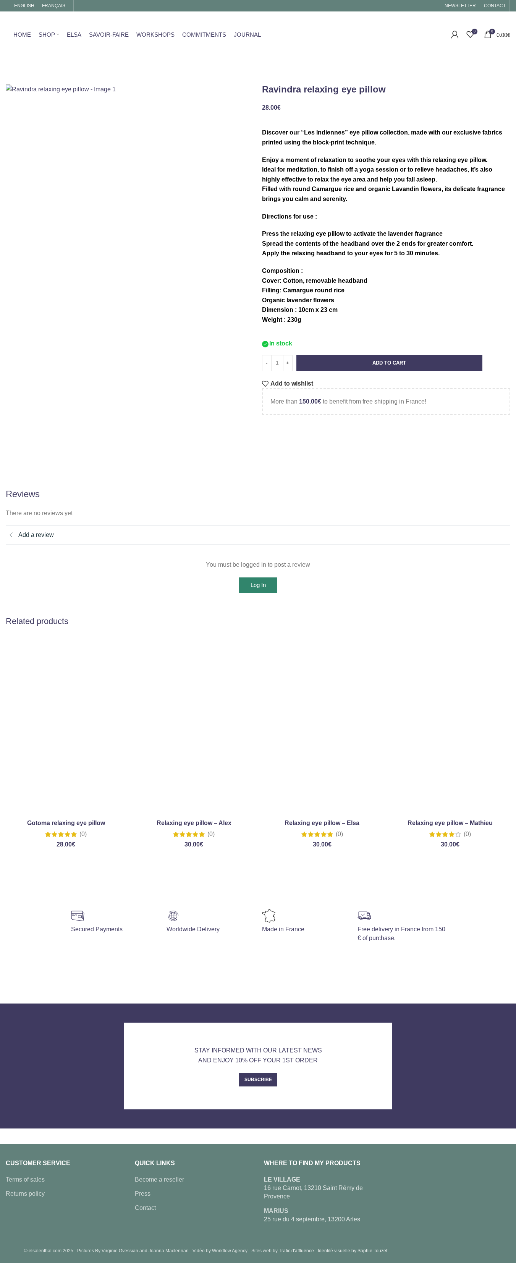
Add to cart (389, 363)
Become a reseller (159, 1179)
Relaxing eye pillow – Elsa (322, 823)
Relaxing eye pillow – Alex (194, 823)
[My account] (455, 34)
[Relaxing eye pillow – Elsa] (322, 725)
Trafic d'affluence (296, 1251)
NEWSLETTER (460, 5)
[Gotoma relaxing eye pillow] (66, 725)
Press (142, 1193)
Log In (258, 585)
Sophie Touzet (372, 1251)
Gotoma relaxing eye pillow (66, 823)
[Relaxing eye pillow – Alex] (194, 725)
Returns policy (25, 1193)
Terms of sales (25, 1179)
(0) (83, 834)
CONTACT (495, 5)
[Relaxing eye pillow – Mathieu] (450, 725)
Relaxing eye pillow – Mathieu (450, 823)
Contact (145, 1208)
